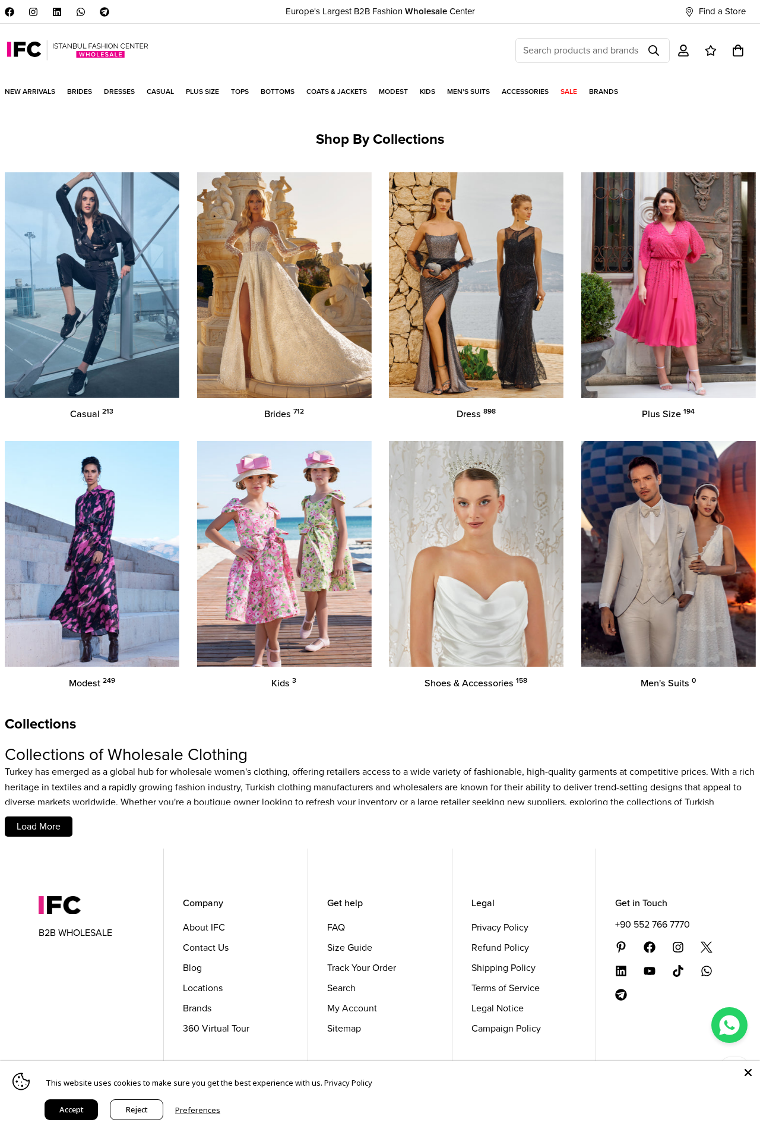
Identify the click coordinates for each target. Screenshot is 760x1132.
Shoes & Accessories (476, 683)
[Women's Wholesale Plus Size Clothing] (668, 285)
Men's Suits (668, 683)
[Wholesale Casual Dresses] (92, 285)
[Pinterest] (621, 947)
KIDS (427, 91)
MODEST (393, 91)
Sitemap (344, 1028)
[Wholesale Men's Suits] (668, 554)
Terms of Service (505, 988)
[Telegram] (104, 12)
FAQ (336, 927)
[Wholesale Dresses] (476, 285)
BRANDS (603, 91)
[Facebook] (9, 12)
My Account (352, 1008)
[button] (738, 50)
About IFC (204, 927)
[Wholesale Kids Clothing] (284, 554)
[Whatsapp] (81, 12)
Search (341, 988)
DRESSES (119, 91)
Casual (91, 414)
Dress (476, 414)
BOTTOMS (277, 91)
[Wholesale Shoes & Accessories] (476, 554)
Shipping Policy (503, 968)
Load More (39, 826)
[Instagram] (33, 12)
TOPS (240, 91)
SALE (568, 91)
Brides (284, 414)
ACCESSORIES (525, 91)
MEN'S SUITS (468, 91)
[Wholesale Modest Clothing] (92, 554)
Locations (203, 988)
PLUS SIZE (202, 91)
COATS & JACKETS (336, 91)
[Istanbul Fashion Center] (77, 50)
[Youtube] (650, 971)
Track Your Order (361, 968)
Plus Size (668, 414)
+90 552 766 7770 (652, 924)
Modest (92, 683)
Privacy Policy (499, 927)
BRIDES (79, 91)
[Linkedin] (57, 12)
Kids (283, 683)
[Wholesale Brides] (284, 285)
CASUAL (160, 91)
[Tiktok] (678, 971)
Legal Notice (497, 1008)
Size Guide (349, 947)
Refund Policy (500, 947)
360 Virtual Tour (216, 1028)
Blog (192, 968)
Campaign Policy (506, 1028)
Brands (197, 1008)
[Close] (748, 1073)
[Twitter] (706, 947)
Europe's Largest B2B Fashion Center (380, 11)
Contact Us (206, 947)
